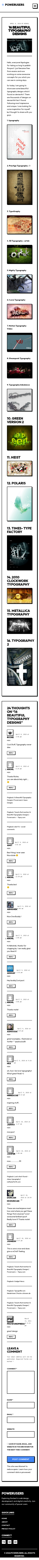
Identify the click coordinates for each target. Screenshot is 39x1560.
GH (9, 1542)
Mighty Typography (17, 270)
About (5, 1522)
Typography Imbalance (19, 385)
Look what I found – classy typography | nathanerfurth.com (17, 1179)
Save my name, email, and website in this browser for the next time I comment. (20, 1447)
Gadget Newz (19, 1281)
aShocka (12, 1031)
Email (10, 1414)
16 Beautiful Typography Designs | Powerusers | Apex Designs (19, 800)
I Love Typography (17, 300)
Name (10, 1400)
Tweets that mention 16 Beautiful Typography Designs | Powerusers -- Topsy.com (19, 814)
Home (4, 1518)
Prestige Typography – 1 (19, 166)
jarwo (11, 1124)
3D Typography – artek (19, 241)
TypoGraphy (14, 211)
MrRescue (12, 1095)
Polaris (19, 483)
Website (10, 1429)
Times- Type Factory (19, 530)
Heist (15, 457)
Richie (10, 737)
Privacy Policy (8, 1529)
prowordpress (16, 1323)
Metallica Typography (18, 612)
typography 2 (20, 642)
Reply (11, 753)
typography (14, 120)
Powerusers (14, 4)
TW (3, 1542)
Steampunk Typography (19, 358)
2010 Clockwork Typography (18, 580)
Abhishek (12, 909)
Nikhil (10, 769)
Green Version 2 (15, 420)
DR (15, 1542)
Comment (12, 1369)
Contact (6, 1525)
